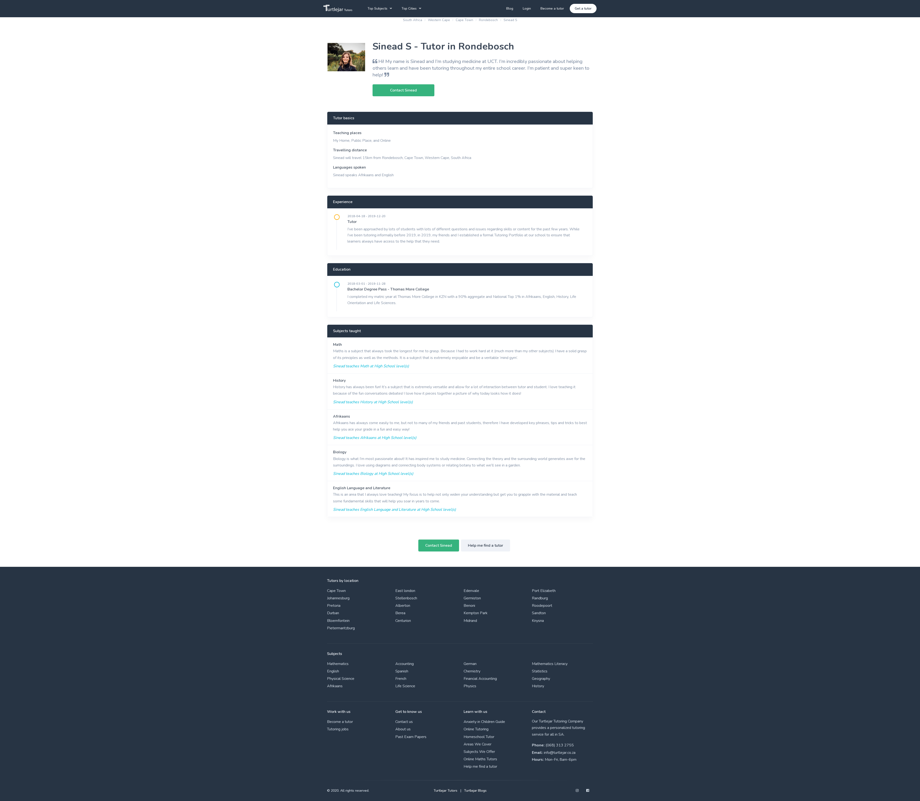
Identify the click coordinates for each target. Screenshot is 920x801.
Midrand (470, 620)
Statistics (539, 671)
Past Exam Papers (410, 736)
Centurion (403, 620)
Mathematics (338, 663)
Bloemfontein (338, 620)
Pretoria (333, 605)
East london (405, 590)
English (333, 671)
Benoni (469, 605)
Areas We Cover (477, 744)
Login (527, 8)
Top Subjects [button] (377, 8)
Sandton (539, 613)
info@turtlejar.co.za (559, 752)
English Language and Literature (361, 488)
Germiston (472, 598)
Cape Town (464, 20)
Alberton (402, 605)
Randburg (540, 598)
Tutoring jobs (338, 729)
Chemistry (472, 671)
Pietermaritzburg (341, 628)
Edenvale (471, 590)
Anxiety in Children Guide (484, 721)
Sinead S (510, 20)
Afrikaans (341, 416)
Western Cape (439, 20)
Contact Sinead (438, 545)
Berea (400, 613)
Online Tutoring (476, 729)
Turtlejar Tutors (445, 790)
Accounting (404, 663)
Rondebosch (488, 20)
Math (337, 344)
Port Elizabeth (544, 590)
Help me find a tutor (485, 545)
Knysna (538, 620)
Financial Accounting (480, 678)
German (470, 663)
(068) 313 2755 (560, 745)
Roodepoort (542, 605)
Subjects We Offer (479, 751)
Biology (339, 452)
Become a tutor (552, 8)
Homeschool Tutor (479, 736)
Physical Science (340, 678)
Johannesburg (338, 598)
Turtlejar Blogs (475, 790)
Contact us (404, 721)
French (400, 678)
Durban (333, 613)
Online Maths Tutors (480, 759)
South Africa (412, 20)
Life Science (405, 686)
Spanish (401, 671)
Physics (470, 686)
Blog (509, 8)
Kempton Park (476, 613)
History (339, 380)
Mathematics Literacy (550, 663)
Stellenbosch (406, 598)
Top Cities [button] (409, 8)
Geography (541, 678)
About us (403, 729)
